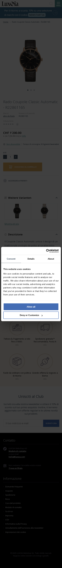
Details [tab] (31, 259)
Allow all (31, 307)
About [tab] (51, 259)
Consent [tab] (11, 259)
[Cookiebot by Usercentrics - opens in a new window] (46, 251)
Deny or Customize (29, 315)
